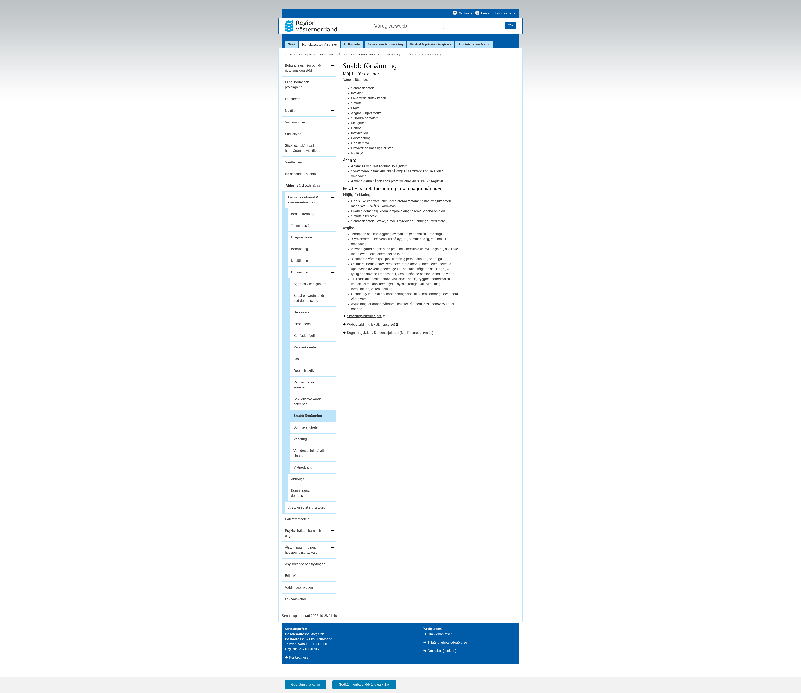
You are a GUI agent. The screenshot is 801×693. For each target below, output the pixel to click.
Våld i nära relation (299, 587)
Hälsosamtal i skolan (300, 174)
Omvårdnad (410, 54)
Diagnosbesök (301, 237)
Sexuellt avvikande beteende (307, 401)
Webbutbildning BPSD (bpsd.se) (371, 324)
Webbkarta (465, 13)
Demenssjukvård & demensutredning (379, 54)
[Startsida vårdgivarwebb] (311, 26)
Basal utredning (302, 214)
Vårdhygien (293, 162)
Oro (296, 359)
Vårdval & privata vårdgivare (430, 44)
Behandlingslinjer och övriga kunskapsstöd (304, 68)
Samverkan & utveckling (385, 44)
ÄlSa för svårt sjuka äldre (306, 507)
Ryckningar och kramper (305, 385)
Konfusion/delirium (307, 335)
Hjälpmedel (352, 44)
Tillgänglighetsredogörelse (447, 642)
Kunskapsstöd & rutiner (319, 44)
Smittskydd (293, 134)
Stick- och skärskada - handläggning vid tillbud (302, 148)
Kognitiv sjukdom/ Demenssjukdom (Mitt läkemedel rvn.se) (390, 333)
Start (291, 44)
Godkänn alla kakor (305, 684)
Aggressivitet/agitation (309, 284)
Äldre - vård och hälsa (341, 54)
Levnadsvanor (295, 599)
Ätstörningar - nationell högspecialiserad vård (301, 550)
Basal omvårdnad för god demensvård (308, 298)
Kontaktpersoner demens (303, 493)
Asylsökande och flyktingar (305, 564)
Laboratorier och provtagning (297, 84)
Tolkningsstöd (301, 225)
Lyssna (484, 13)
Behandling (299, 249)
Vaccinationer (295, 122)
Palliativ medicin (297, 519)
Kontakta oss (298, 657)
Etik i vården (294, 576)
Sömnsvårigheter (306, 427)
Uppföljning (299, 260)
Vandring (300, 439)
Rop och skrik (303, 370)
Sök (510, 25)
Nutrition (291, 110)
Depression (302, 312)
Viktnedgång (302, 467)
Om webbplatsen (440, 634)
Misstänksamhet (305, 347)
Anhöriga (298, 479)
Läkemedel (293, 99)
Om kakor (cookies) (442, 651)
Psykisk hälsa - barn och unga (303, 533)
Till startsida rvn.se (503, 13)
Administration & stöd (474, 44)
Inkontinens (302, 324)
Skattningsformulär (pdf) (364, 316)
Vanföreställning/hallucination (309, 453)
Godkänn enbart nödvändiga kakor (364, 684)
